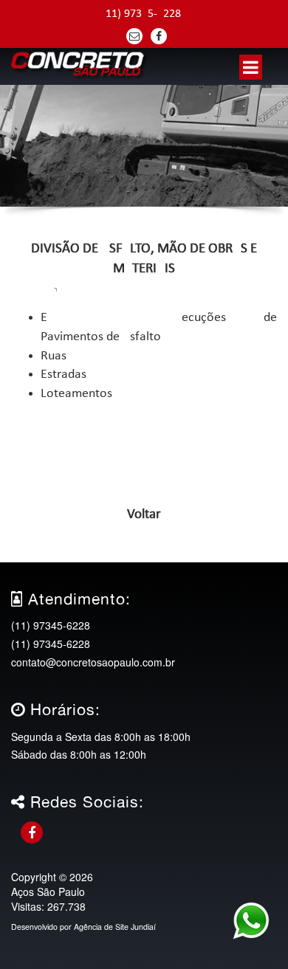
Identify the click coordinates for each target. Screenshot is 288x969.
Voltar (144, 515)
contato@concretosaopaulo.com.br (93, 662)
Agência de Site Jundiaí (115, 926)
